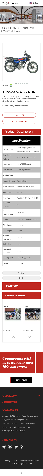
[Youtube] (4, 446)
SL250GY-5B (28, 330)
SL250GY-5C (8, 330)
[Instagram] (21, 446)
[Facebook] (10, 446)
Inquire (17, 115)
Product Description (18, 131)
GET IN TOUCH (21, 380)
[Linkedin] (16, 446)
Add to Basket (18, 121)
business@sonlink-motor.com (19, 427)
